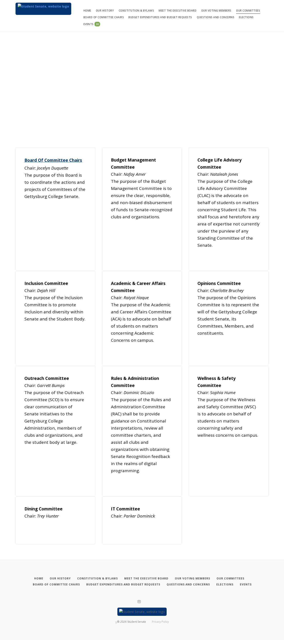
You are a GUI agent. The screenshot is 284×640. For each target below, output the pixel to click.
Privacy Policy (160, 622)
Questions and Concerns (215, 17)
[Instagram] (139, 602)
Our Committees (248, 10)
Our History (105, 10)
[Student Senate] (43, 9)
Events (91, 24)
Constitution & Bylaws (136, 10)
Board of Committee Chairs (103, 17)
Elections (246, 17)
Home (87, 10)
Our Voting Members (216, 10)
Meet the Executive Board (177, 10)
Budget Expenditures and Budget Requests (160, 17)
